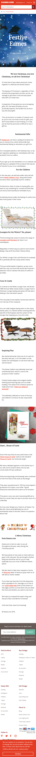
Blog (20, 711)
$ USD (29, 2)
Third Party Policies (24, 722)
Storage (3, 661)
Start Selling (22, 700)
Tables (3, 657)
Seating (21, 654)
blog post (7, 572)
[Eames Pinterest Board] (2, 736)
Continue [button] (18, 753)
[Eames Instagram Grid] (15, 736)
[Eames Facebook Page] (10, 736)
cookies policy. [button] (23, 749)
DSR (2, 654)
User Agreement (24, 718)
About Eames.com (24, 714)
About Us (22, 707)
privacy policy (21, 639)
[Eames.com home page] (7, 4)
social (7, 586)
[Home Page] (1, 11)
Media (3, 665)
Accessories (4, 672)
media (11, 586)
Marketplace (20, 2)
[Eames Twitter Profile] (6, 736)
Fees (20, 693)
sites (15, 586)
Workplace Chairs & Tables (27, 657)
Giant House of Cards (7, 457)
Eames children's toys (11, 178)
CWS (34, 732)
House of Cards (5, 459)
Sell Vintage (23, 686)
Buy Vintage (23, 650)
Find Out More (6, 650)
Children (21, 661)
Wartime (3, 668)
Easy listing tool (23, 697)
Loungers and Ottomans (8, 240)
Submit (30, 632)
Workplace (4, 693)
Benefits (21, 689)
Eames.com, (6, 140)
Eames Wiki (5, 686)
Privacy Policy (23, 725)
